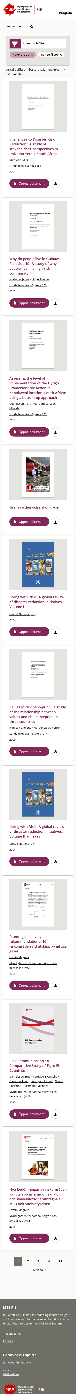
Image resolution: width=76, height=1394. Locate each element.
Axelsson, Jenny (19, 279)
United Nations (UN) (22, 614)
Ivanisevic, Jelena (20, 727)
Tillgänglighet (12, 1333)
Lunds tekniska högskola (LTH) (28, 166)
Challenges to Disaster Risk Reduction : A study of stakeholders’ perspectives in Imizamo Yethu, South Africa (33, 146)
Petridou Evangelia (45, 1076)
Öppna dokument (32, 183)
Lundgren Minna (42, 1081)
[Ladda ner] (55, 183)
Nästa (39, 1270)
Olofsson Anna (18, 1081)
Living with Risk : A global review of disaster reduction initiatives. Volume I (36, 602)
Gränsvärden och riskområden (34, 507)
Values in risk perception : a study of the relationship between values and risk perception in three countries (37, 714)
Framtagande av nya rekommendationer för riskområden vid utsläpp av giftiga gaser (38, 943)
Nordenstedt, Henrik (47, 727)
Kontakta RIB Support (17, 1362)
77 (60, 1261)
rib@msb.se (11, 1374)
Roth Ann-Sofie (19, 160)
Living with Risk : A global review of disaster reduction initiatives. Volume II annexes (36, 831)
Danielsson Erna (20, 1076)
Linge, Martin (40, 279)
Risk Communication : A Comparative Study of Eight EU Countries (35, 1065)
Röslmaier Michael (36, 1086)
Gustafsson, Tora (20, 403)
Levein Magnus (19, 957)
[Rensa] (61, 55)
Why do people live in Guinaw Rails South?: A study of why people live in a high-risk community (34, 266)
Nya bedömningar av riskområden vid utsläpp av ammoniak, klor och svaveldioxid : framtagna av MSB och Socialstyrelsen (38, 1196)
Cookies (8, 1341)
